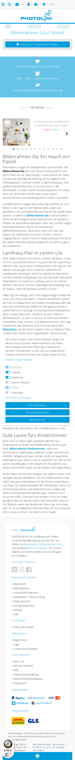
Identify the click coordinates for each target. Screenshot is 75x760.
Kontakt (17, 610)
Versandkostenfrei (48, 747)
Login (16, 644)
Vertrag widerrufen (24, 605)
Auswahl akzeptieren (37, 412)
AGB (15, 670)
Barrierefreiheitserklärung (27, 678)
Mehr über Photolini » (24, 562)
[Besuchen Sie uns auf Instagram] (22, 571)
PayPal (14, 387)
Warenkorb (19, 584)
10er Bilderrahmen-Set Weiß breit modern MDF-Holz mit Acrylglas (51, 123)
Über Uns (18, 661)
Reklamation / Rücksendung (29, 597)
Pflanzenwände (38, 548)
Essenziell (16, 367)
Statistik (15, 372)
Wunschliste (7, 125)
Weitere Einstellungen (17, 397)
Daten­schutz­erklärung (19, 359)
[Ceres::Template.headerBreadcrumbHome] (8, 26)
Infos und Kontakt (23, 627)
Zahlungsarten (21, 588)
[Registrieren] (37, 4)
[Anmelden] (29, 4)
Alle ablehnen (37, 419)
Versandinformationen (26, 592)
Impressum (19, 683)
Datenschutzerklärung (25, 674)
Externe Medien (20, 382)
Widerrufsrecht (21, 601)
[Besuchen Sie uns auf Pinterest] (15, 571)
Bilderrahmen (33, 26)
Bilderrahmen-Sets (51, 544)
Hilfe (16, 614)
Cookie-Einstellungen (25, 648)
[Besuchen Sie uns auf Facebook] (29, 571)
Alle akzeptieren (38, 405)
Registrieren (20, 640)
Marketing (17, 377)
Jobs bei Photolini (23, 665)
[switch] (8, 755)
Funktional (17, 392)
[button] (37, 44)
